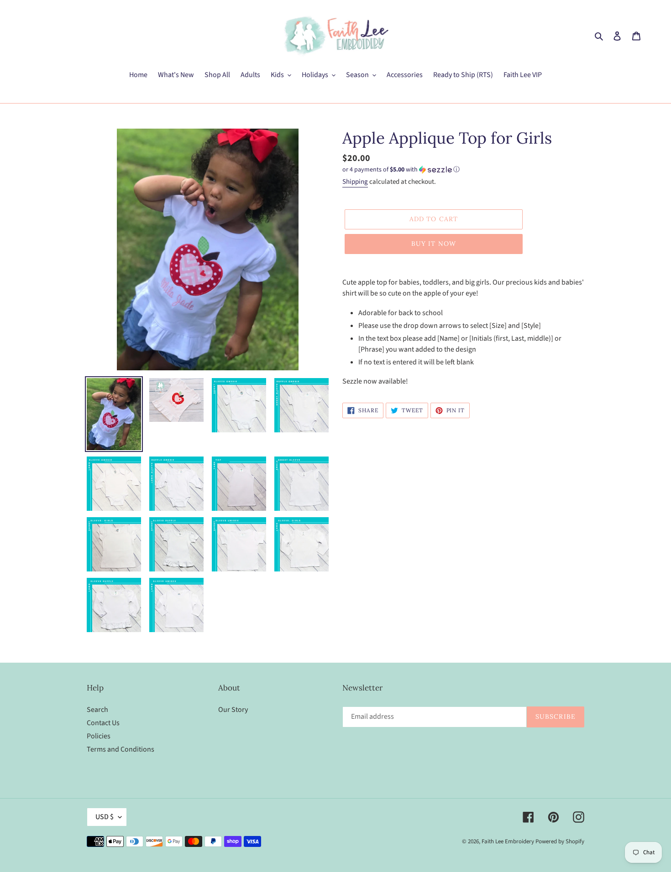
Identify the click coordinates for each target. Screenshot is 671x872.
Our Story (233, 710)
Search (97, 710)
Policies (98, 736)
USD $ (104, 817)
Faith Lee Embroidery (508, 841)
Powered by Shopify (559, 841)
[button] (401, 169)
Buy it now (433, 243)
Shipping (355, 182)
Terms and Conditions (120, 749)
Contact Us (103, 723)
